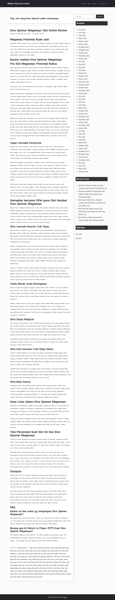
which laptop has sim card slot (31, 577)
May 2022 (82, 163)
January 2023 (83, 148)
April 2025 (82, 70)
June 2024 (82, 99)
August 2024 (83, 93)
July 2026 (82, 30)
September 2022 (84, 160)
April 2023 (82, 140)
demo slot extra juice (17, 551)
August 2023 (83, 128)
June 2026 (82, 32)
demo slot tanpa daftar (62, 556)
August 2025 (83, 58)
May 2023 (82, 137)
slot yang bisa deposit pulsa (55, 574)
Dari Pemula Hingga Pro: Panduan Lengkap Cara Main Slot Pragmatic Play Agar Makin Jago (92, 202)
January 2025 (83, 79)
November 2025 (84, 50)
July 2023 (82, 131)
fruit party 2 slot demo (55, 559)
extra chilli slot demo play (37, 559)
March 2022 (83, 168)
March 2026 (83, 38)
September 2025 (84, 56)
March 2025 (83, 73)
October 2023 (83, 122)
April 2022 (82, 166)
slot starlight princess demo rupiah (35, 571)
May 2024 (82, 102)
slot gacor (79, 234)
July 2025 (82, 61)
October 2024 (83, 87)
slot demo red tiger (45, 568)
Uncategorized (22, 548)
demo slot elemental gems (60, 548)
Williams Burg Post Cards (18, 4)
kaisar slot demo (59, 562)
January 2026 (83, 44)
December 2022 (84, 151)
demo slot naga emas (25, 553)
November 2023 (84, 119)
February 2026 (83, 41)
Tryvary (64, 597)
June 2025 (82, 64)
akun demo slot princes (42, 548)
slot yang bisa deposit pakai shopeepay (32, 574)
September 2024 (84, 90)
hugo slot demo (48, 562)
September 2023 (84, 125)
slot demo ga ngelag (49, 565)
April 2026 (82, 35)
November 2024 (84, 85)
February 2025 (83, 76)
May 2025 (82, 67)
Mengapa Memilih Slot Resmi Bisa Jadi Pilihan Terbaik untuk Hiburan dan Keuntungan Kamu (91, 194)
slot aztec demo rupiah (33, 565)
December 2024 (84, 82)
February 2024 (83, 111)
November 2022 (84, 154)
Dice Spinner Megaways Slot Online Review (38, 30)
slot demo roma (58, 568)
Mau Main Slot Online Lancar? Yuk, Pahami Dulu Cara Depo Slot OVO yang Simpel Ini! (92, 211)
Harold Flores (39, 34)
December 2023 (84, 116)
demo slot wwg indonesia (18, 559)
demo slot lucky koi (54, 551)
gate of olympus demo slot (32, 562)
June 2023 (82, 134)
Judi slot (78, 238)
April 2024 (82, 105)
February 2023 (83, 145)
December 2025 (84, 47)
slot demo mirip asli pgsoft (29, 568)
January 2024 (83, 113)
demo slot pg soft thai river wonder (46, 553)
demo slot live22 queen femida (35, 551)
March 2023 (83, 142)
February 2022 (83, 171)
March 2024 (83, 108)
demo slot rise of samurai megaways (40, 556)
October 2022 (83, 157)
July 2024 (82, 96)
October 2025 (83, 53)
